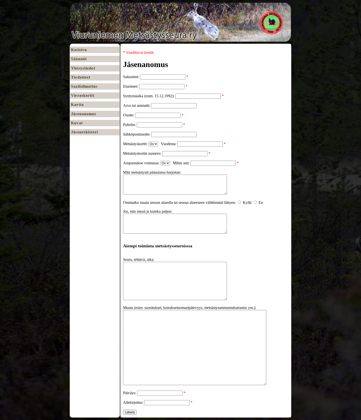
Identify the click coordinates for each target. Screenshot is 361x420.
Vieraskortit (82, 95)
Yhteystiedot (83, 68)
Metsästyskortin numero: (142, 153)
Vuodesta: (169, 144)
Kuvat (77, 123)
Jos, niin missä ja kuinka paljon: (147, 211)
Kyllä (247, 202)
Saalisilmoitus (84, 86)
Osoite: (129, 115)
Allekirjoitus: (133, 402)
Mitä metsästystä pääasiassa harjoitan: (152, 172)
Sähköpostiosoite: (137, 134)
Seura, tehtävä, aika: (138, 259)
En (261, 202)
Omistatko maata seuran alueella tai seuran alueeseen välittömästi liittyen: (180, 202)
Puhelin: (130, 125)
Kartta (77, 104)
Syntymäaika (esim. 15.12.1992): (149, 96)
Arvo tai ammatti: (137, 105)
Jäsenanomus (83, 114)
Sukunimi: (131, 77)
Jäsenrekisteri (84, 132)
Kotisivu (79, 50)
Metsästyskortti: (135, 144)
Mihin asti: (181, 163)
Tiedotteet (80, 77)
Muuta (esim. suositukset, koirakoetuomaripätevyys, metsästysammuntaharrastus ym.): (189, 308)
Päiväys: (130, 393)
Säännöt (79, 59)
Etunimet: (131, 86)
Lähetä (130, 412)
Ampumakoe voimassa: (141, 163)
